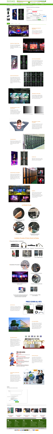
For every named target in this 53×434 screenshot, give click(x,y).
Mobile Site (42, 428)
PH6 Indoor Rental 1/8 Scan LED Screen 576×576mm (26, 415)
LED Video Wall (37, 60)
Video (43, 4)
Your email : (9, 390)
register (35, 2)
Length (31, 16)
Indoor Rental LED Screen (12, 5)
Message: (9, 391)
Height (37, 16)
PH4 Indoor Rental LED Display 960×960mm (42, 415)
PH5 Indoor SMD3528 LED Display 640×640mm (19, 415)
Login (32, 2)
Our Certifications (13, 397)
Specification (12, 23)
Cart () (39, 2)
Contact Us (43, 2)
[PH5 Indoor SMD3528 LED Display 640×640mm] (18, 410)
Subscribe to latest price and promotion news (29, 418)
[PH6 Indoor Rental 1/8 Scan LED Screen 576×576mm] (26, 410)
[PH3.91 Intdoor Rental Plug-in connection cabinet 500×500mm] (34, 410)
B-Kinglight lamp (36, 10)
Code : (9, 400)
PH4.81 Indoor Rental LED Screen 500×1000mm (11, 415)
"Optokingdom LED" (37, 33)
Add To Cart (35, 11)
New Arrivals (18, 4)
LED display (17, 307)
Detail (8, 23)
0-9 (37, 428)
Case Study (30, 4)
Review (19, 23)
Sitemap (39, 428)
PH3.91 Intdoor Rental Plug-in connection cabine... (34, 415)
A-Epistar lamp (32, 10)
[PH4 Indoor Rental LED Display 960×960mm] (42, 410)
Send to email (39, 19)
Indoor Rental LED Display (18, 5)
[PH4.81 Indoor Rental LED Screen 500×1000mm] (10, 410)
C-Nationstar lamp (40, 10)
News (37, 4)
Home (7, 5)
